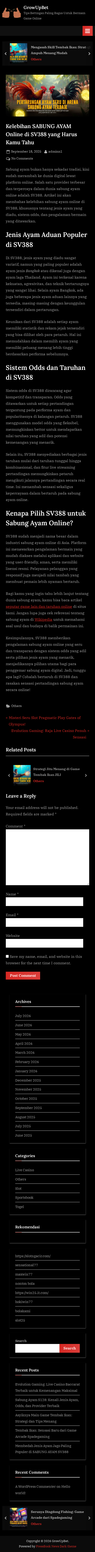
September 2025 (28, 1107)
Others (36, 59)
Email (12, 915)
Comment (15, 826)
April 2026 (24, 1043)
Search (21, 1340)
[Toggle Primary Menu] (88, 31)
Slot (18, 1188)
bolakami (22, 1311)
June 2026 (23, 1025)
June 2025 (23, 1135)
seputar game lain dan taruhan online (39, 606)
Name (12, 894)
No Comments (22, 158)
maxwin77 (24, 1274)
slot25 (20, 1320)
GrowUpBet (36, 7)
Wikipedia (43, 619)
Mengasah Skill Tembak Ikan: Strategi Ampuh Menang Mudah (61, 50)
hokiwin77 (24, 1301)
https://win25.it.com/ (32, 1292)
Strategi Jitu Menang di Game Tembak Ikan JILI (56, 772)
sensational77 (26, 1265)
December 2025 (28, 1080)
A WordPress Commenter (35, 1486)
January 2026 (26, 1071)
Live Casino (24, 1170)
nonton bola (25, 1283)
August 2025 (25, 1117)
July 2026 (23, 1015)
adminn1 (55, 151)
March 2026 (25, 1052)
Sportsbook (24, 1197)
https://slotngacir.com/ (33, 1256)
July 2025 (23, 1126)
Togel (19, 1206)
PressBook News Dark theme (56, 1546)
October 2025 (26, 1098)
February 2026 (27, 1061)
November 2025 (28, 1089)
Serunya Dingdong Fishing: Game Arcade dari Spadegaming (57, 1514)
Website (13, 935)
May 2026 (23, 1034)
